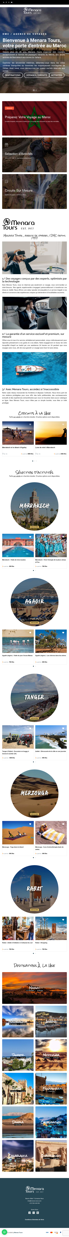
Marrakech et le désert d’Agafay (14, 447)
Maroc (34, 988)
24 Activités (51, 1024)
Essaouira (51, 1088)
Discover (9, 168)
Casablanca (17, 1155)
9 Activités (46, 1057)
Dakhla (18, 1122)
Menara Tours (18, 1232)
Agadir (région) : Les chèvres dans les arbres (50, 655)
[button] (33, 570)
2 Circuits (56, 1057)
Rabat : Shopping (41, 943)
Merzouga (51, 1055)
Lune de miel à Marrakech (45, 447)
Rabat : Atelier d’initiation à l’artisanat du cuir (17, 943)
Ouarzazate (51, 1155)
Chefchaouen (51, 1122)
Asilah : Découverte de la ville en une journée (50, 751)
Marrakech (18, 1021)
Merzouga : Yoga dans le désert (13, 847)
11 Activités (51, 1091)
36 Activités (13, 1024)
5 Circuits (40, 990)
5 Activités (14, 1091)
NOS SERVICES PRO (15, 71)
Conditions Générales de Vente (34, 1219)
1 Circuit (22, 1057)
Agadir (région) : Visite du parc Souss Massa (17, 655)
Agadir (51, 1021)
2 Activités (14, 1057)
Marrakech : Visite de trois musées (14, 560)
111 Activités (30, 990)
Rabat (18, 1088)
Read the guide (11, 132)
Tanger (18, 1055)
